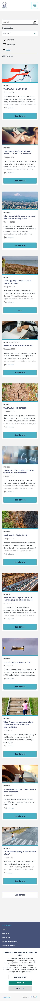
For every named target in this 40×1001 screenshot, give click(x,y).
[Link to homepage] (16, 5)
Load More (20, 894)
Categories (7, 28)
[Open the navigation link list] (34, 5)
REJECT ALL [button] (20, 988)
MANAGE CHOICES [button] (20, 977)
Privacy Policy (7, 997)
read (20, 310)
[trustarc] (33, 996)
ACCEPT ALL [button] (20, 983)
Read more (20, 116)
